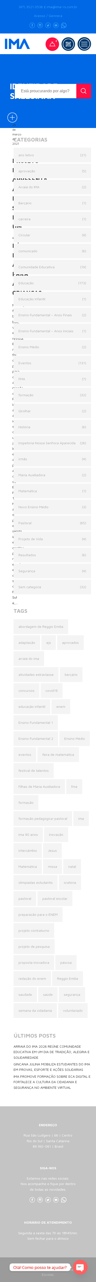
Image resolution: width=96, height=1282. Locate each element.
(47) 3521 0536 (31, 7)
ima (81, 818)
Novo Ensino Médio (33, 507)
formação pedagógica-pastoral (42, 818)
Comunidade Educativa (36, 267)
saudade (25, 994)
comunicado (27, 251)
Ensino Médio (28, 347)
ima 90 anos (28, 834)
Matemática (27, 491)
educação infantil (31, 706)
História (24, 427)
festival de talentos (33, 770)
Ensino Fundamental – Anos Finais (45, 315)
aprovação (26, 171)
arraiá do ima (28, 658)
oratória (70, 882)
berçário (71, 674)
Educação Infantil (31, 299)
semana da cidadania (35, 1010)
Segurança (26, 571)
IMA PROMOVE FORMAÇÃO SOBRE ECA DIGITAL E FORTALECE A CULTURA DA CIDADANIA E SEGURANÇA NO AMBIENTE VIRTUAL (52, 1082)
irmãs (22, 459)
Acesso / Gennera (48, 16)
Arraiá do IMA (28, 187)
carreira (24, 219)
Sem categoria (29, 587)
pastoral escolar (54, 898)
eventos (24, 754)
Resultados (27, 555)
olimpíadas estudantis (35, 882)
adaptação (26, 642)
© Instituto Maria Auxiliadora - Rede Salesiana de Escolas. (48, 1272)
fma (74, 786)
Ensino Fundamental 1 (35, 722)
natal (72, 866)
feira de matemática (58, 754)
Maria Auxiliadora (31, 475)
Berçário (25, 203)
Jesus (52, 850)
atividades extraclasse (36, 674)
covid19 (52, 690)
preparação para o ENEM (38, 914)
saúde (48, 994)
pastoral (24, 898)
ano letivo (26, 155)
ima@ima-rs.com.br (62, 7)
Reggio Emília (67, 978)
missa (52, 866)
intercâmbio (27, 850)
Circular (24, 235)
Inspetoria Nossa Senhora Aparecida (47, 443)
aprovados (70, 642)
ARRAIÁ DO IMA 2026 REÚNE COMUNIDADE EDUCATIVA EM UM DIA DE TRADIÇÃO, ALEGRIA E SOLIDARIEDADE (52, 1052)
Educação (26, 283)
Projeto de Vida (30, 539)
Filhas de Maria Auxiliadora (39, 786)
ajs (48, 642)
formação (25, 395)
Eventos (24, 363)
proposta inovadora (33, 962)
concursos (26, 690)
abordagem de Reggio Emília (40, 626)
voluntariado (73, 1010)
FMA (21, 379)
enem (60, 706)
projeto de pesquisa (34, 946)
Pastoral (25, 523)
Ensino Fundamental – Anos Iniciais (45, 331)
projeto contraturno (33, 930)
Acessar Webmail (48, 1265)
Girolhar (24, 411)
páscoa (66, 962)
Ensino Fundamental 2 (35, 738)
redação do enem (32, 978)
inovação (56, 834)
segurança (72, 994)
